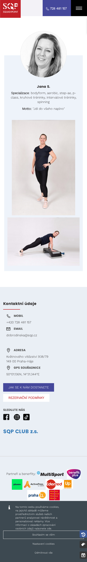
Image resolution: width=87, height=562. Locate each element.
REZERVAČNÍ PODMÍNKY (26, 398)
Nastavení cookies (43, 543)
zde (49, 528)
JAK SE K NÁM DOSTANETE (28, 387)
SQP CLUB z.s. (20, 431)
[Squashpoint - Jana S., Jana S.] (10, 9)
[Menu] (79, 8)
